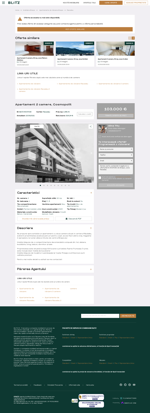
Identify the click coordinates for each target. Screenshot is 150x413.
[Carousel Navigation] (131, 38)
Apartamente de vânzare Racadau (73, 84)
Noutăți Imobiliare (71, 3)
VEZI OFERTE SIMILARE (75, 29)
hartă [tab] (36, 126)
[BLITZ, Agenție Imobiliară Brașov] (14, 3)
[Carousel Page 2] (43, 185)
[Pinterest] (129, 385)
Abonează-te (128, 316)
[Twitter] (125, 385)
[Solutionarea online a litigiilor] (91, 404)
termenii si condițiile (123, 177)
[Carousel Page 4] (51, 185)
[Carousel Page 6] (58, 185)
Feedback (38, 385)
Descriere (25, 228)
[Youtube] (134, 385)
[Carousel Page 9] (68, 185)
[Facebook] (121, 385)
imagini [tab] (23, 126)
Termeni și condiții (21, 385)
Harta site (90, 385)
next (133, 38)
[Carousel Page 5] (54, 185)
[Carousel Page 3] (47, 185)
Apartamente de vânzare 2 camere (114, 84)
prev (129, 38)
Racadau (43, 112)
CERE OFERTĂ (111, 3)
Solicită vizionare (116, 185)
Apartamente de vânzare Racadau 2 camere (34, 90)
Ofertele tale (89, 3)
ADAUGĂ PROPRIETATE (136, 3)
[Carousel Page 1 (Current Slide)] (40, 185)
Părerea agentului (31, 269)
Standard (65, 338)
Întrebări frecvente (55, 385)
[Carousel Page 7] (61, 185)
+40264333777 (114, 131)
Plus (116, 338)
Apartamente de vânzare (29, 84)
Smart (73, 338)
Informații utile (74, 385)
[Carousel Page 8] (65, 185)
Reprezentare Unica (85, 338)
